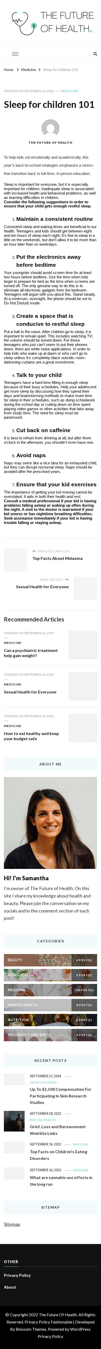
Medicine (70, 91)
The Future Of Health (50, 142)
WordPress (80, 1329)
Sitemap (12, 1224)
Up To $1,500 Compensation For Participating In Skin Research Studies (60, 1096)
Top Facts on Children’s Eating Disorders (58, 1155)
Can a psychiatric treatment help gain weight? (31, 653)
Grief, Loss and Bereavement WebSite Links (58, 1130)
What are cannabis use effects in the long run (61, 1180)
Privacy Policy (17, 1275)
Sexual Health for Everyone (30, 691)
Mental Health (43, 1119)
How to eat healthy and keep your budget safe (31, 736)
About (10, 1287)
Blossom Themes (31, 1329)
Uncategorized (43, 1082)
